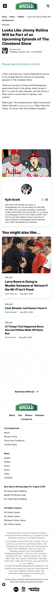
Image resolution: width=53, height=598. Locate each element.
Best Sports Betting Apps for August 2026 (24, 486)
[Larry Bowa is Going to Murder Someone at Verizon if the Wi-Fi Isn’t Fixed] (26, 255)
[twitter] (42, 199)
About (12, 415)
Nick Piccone (10, 337)
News (7, 453)
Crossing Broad (11, 428)
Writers (28, 415)
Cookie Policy (10, 444)
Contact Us (26, 419)
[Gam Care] (24, 589)
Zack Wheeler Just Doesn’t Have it (26, 308)
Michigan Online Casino (15, 520)
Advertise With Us (24, 391)
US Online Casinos (13, 508)
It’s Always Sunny (25, 105)
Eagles (7, 458)
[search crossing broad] (48, 6)
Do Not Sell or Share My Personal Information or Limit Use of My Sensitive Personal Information (26, 580)
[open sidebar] (5, 6)
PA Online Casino (12, 512)
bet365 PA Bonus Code (15, 495)
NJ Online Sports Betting (15, 499)
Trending (8, 477)
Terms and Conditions (14, 440)
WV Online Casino (12, 524)
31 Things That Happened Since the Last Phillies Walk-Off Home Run (24, 330)
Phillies (5, 25)
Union (6, 473)
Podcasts (39, 415)
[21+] (16, 589)
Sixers (7, 466)
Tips (20, 415)
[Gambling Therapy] (33, 589)
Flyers (7, 469)
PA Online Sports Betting (15, 491)
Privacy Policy (10, 436)
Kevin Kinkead (11, 294)
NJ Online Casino (12, 516)
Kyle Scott (16, 49)
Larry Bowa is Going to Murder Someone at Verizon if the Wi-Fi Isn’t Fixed (26, 285)
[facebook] (46, 199)
